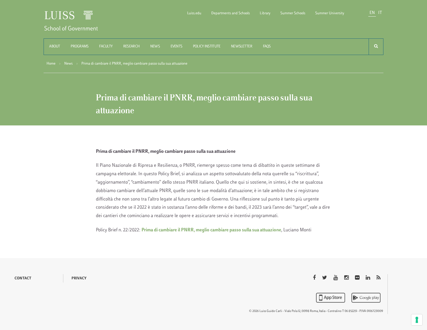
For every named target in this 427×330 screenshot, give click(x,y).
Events (176, 46)
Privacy (79, 278)
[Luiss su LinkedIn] (368, 278)
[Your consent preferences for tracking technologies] (416, 319)
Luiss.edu (194, 13)
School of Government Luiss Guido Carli (76, 24)
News (155, 46)
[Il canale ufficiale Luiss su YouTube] (336, 278)
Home (50, 63)
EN (372, 13)
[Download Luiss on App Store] (331, 297)
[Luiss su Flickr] (357, 278)
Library (265, 13)
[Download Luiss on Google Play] (366, 297)
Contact (23, 278)
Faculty (105, 46)
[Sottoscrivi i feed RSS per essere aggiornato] (378, 278)
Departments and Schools (230, 13)
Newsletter (241, 46)
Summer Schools (292, 13)
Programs (79, 46)
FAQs (267, 46)
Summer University (329, 13)
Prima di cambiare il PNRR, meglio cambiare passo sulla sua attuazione (211, 230)
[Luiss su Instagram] (347, 278)
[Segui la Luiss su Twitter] (325, 278)
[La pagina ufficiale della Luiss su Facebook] (315, 278)
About (54, 46)
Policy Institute (206, 46)
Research (131, 46)
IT (380, 13)
